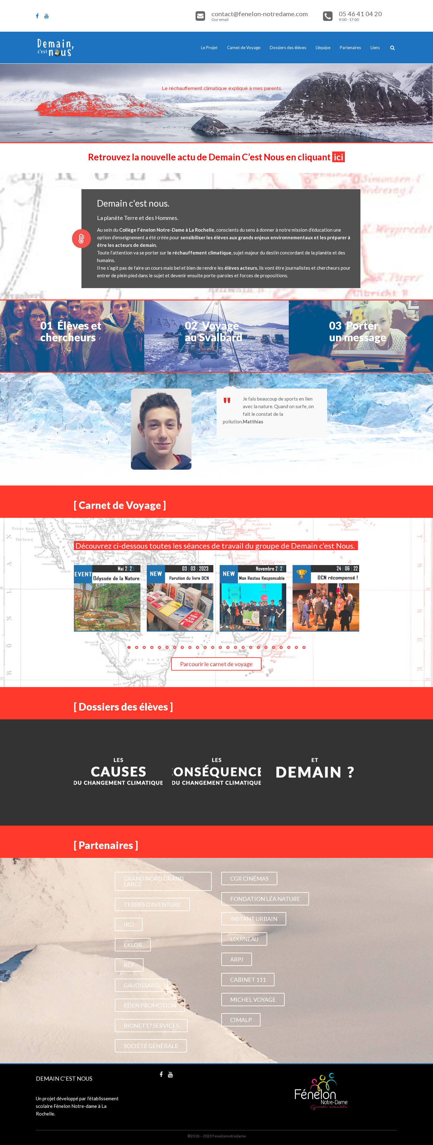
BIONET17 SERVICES (151, 1025)
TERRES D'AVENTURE (152, 904)
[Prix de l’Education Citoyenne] (326, 598)
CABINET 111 (248, 979)
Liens (375, 47)
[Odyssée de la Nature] (107, 598)
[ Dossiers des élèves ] (123, 706)
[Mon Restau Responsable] (253, 598)
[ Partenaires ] (106, 845)
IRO (129, 924)
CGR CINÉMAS (249, 878)
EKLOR (133, 944)
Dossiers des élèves (288, 47)
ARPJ (236, 959)
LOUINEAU (244, 939)
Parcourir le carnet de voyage (216, 663)
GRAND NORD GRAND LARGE (154, 881)
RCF (129, 965)
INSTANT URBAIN (253, 918)
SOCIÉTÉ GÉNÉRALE (151, 1045)
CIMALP (241, 1019)
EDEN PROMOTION (150, 1005)
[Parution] (180, 598)
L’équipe (323, 47)
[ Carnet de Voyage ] (120, 505)
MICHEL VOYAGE (253, 999)
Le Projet (209, 47)
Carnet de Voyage (243, 47)
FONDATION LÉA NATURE (265, 898)
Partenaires (350, 47)
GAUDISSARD (141, 985)
